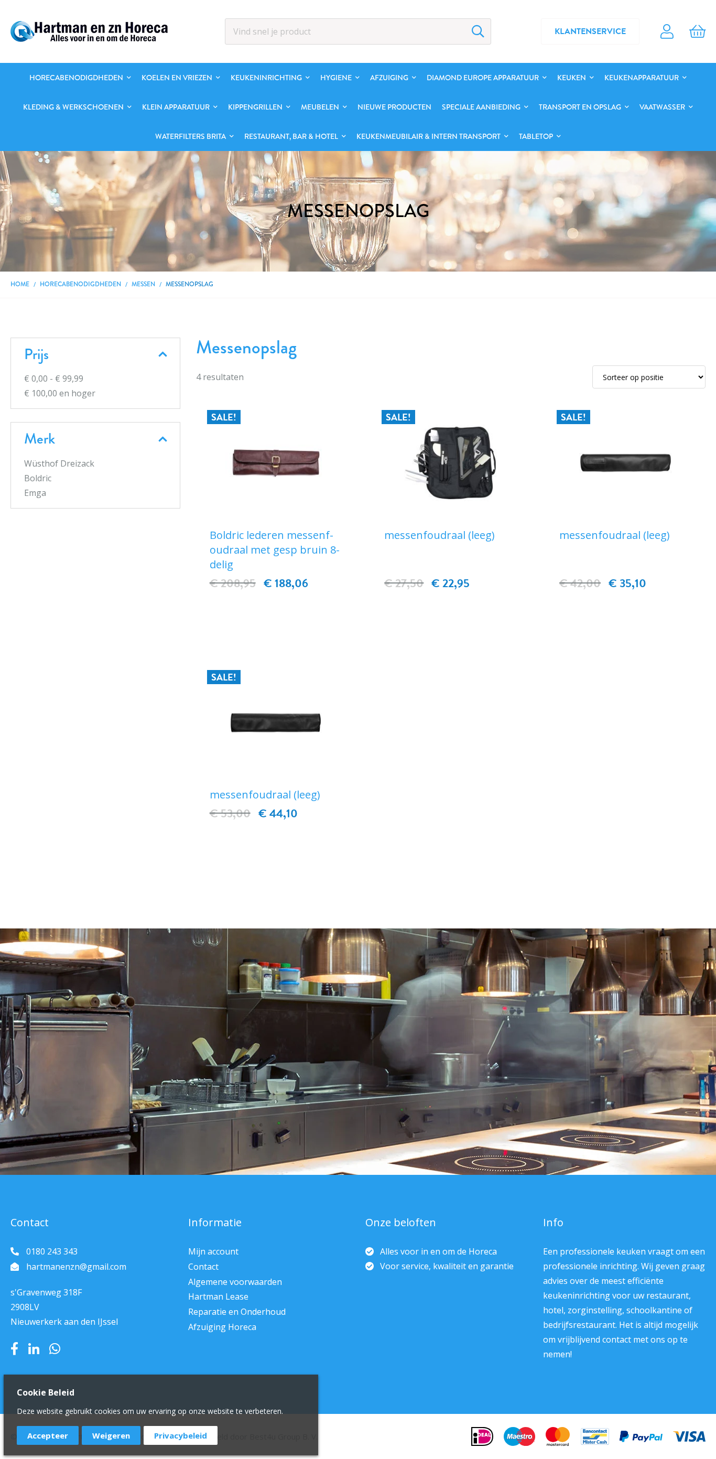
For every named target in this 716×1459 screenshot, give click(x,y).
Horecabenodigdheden (80, 284)
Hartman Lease (218, 1296)
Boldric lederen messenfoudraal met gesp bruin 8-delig (275, 549)
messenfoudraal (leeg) (439, 535)
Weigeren (111, 1435)
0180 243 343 (52, 1251)
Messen (143, 284)
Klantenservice (590, 31)
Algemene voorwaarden (235, 1282)
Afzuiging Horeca (222, 1327)
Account (667, 31)
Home (19, 284)
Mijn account (213, 1251)
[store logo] (89, 31)
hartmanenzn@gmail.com (76, 1266)
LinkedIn (33, 1349)
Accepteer (47, 1435)
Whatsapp (54, 1349)
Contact (203, 1266)
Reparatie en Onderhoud (237, 1311)
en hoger (59, 393)
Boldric (37, 478)
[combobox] (358, 31)
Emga (35, 493)
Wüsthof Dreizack (59, 463)
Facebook (14, 1349)
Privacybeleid (180, 1435)
